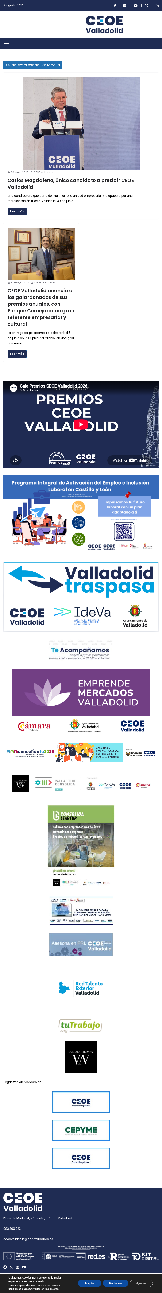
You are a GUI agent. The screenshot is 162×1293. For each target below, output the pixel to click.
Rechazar (115, 1283)
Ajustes (141, 1283)
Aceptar (89, 1283)
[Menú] (6, 43)
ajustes (54, 1289)
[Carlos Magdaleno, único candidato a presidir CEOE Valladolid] (81, 123)
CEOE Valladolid (44, 172)
